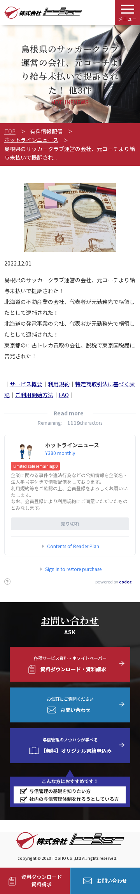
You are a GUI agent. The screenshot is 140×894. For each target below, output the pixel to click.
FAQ (64, 395)
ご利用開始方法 (34, 395)
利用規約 (59, 384)
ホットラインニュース (31, 140)
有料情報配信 (46, 131)
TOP (10, 131)
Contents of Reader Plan (73, 546)
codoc (125, 582)
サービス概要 (26, 384)
